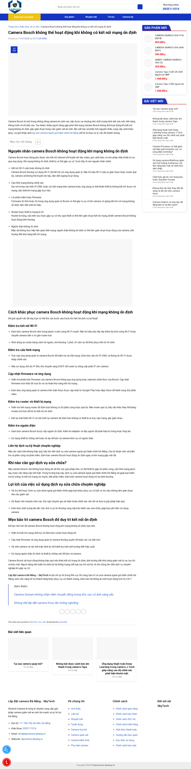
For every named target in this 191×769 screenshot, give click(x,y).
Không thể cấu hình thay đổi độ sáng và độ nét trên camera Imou (168, 191)
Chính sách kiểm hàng (127, 724)
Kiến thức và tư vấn (29, 26)
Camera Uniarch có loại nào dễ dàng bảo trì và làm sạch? (168, 203)
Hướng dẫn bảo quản (127, 735)
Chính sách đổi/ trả (125, 719)
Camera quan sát (79, 735)
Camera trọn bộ (79, 729)
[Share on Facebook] (61, 611)
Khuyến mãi (91, 17)
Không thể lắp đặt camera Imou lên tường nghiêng (46, 603)
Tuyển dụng (77, 724)
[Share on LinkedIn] (83, 611)
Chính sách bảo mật (126, 745)
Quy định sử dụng (125, 740)
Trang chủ (13, 26)
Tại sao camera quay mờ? (165, 108)
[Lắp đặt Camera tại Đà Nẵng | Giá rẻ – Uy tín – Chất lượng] (29, 7)
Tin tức (111, 17)
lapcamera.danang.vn (32, 739)
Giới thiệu (76, 708)
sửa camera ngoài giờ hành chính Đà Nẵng (57, 133)
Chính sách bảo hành (126, 714)
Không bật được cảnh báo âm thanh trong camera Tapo (167, 120)
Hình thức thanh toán (126, 729)
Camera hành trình (80, 740)
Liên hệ (74, 714)
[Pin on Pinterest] (78, 611)
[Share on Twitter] (67, 611)
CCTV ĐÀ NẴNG (40, 38)
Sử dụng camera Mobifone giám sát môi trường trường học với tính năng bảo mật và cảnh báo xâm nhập (168, 164)
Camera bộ (127, 17)
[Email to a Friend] (72, 611)
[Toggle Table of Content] (36, 142)
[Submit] (140, 6)
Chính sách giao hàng (127, 708)
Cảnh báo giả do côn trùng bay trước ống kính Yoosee (168, 178)
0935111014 (29, 728)
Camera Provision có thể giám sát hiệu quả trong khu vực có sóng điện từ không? (167, 149)
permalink (63, 622)
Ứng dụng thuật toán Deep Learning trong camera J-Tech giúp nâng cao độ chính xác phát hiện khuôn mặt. (168, 134)
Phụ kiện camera (79, 745)
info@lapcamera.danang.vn (32, 733)
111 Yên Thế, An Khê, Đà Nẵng (34, 723)
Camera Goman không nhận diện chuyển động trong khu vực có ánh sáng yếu (63, 594)
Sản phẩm (69, 17)
